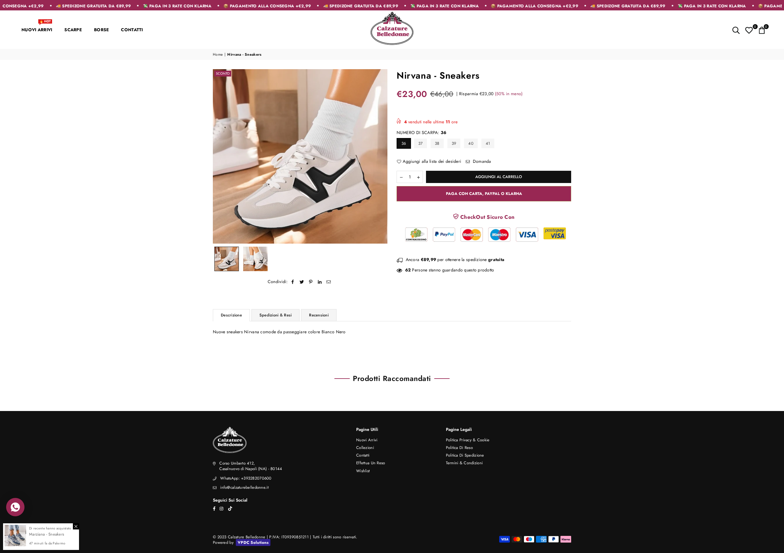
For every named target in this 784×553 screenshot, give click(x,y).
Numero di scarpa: (421, 133)
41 (488, 143)
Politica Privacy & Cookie (468, 440)
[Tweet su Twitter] (302, 282)
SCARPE (73, 30)
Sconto (223, 73)
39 (454, 143)
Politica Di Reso (459, 447)
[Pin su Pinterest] (311, 282)
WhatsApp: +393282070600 (245, 478)
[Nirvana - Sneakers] (227, 259)
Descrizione (231, 315)
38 (437, 143)
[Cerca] (736, 29)
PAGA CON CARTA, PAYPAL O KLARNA (484, 193)
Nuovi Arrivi (366, 440)
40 (470, 143)
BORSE (101, 30)
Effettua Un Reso (370, 463)
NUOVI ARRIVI (36, 27)
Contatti (362, 455)
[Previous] (221, 156)
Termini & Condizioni (464, 463)
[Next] (379, 156)
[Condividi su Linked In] (320, 282)
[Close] (76, 526)
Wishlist (363, 471)
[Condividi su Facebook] (293, 282)
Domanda (481, 161)
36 (403, 143)
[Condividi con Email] (328, 282)
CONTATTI (132, 30)
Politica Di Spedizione (465, 455)
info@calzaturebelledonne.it (244, 487)
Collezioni (365, 447)
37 (420, 143)
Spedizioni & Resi (275, 315)
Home (218, 54)
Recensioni (319, 315)
